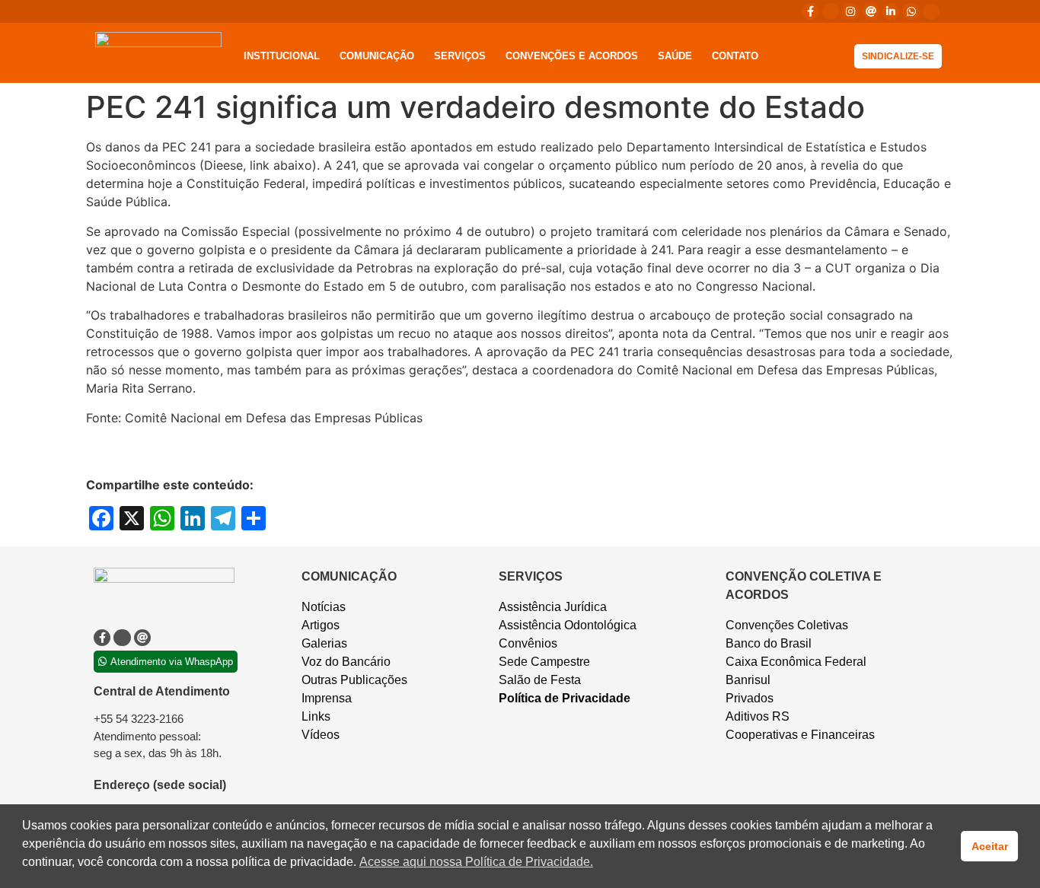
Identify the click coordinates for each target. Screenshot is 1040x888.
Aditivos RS (758, 716)
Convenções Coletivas (787, 625)
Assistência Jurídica (553, 606)
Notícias (323, 606)
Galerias (324, 643)
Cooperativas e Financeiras (800, 734)
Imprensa (326, 698)
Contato (735, 56)
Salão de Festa (540, 679)
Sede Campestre (544, 661)
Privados (750, 698)
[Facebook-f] (810, 11)
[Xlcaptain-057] (830, 11)
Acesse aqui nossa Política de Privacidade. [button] (476, 861)
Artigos (320, 625)
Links (315, 716)
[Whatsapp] (910, 11)
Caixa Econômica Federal (796, 661)
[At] (871, 11)
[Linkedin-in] (890, 11)
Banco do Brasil (769, 643)
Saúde (675, 56)
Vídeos (320, 734)
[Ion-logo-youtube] (931, 11)
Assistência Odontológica (567, 625)
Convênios (528, 643)
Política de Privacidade (564, 698)
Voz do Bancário (346, 661)
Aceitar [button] (989, 846)
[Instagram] (850, 11)
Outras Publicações (354, 679)
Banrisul (748, 679)
